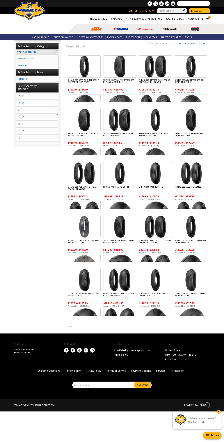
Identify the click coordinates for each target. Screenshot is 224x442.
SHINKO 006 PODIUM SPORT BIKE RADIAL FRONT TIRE (153, 134)
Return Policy (73, 370)
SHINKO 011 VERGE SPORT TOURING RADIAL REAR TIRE (190, 294)
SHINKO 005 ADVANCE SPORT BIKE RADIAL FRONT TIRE (189, 81)
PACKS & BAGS (114, 37)
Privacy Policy (93, 370)
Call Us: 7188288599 (141, 11)
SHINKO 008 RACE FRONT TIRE (116, 187)
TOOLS (188, 37)
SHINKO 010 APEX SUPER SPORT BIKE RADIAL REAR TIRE (83, 294)
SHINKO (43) (23, 79)
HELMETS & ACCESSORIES (90, 37)
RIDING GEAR (150, 37)
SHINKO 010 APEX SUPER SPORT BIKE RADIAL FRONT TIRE (190, 241)
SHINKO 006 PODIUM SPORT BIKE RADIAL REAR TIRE (189, 134)
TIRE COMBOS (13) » (25, 58)
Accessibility (177, 370)
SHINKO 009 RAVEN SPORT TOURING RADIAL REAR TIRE (119, 241)
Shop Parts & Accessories (143, 19)
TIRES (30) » (21, 65)
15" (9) (20, 138)
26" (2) (20, 145)
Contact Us (195, 19)
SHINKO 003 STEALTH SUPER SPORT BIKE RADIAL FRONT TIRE (83, 81)
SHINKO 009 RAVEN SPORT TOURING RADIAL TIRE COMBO (155, 241)
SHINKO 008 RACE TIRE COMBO (188, 187)
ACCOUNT (199, 10)
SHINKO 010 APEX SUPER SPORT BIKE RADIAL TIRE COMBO (119, 294)
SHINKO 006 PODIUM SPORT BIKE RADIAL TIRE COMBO (82, 188)
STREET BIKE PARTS (171, 37)
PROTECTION (133, 37)
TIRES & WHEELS (193, 43)
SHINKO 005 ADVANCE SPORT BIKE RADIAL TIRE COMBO (118, 134)
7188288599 (121, 355)
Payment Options (141, 370)
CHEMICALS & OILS (63, 37)
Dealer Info (174, 19)
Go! (184, 10)
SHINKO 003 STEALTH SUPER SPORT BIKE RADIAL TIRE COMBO (154, 81)
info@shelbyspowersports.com (132, 350)
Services (160, 370)
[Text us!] (212, 436)
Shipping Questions (49, 370)
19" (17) (21, 131)
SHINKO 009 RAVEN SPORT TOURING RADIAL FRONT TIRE (84, 241)
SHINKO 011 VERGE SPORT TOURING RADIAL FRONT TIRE (154, 294)
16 (205, 43)
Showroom (98, 19)
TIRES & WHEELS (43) (26, 52)
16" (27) (21, 117)
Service (116, 19)
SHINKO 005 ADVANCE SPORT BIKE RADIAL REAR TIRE (83, 134)
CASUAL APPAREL (41, 37)
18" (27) (21, 103)
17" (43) (21, 96)
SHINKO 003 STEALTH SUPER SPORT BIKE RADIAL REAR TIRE (118, 81)
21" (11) (21, 110)
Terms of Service (116, 370)
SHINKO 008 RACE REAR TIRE (151, 187)
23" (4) (20, 124)
